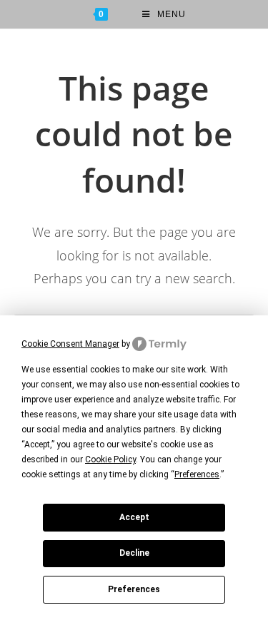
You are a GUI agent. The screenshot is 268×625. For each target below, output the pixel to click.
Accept (134, 517)
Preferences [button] (196, 474)
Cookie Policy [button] (110, 459)
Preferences (134, 589)
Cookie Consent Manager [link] (70, 344)
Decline (134, 553)
